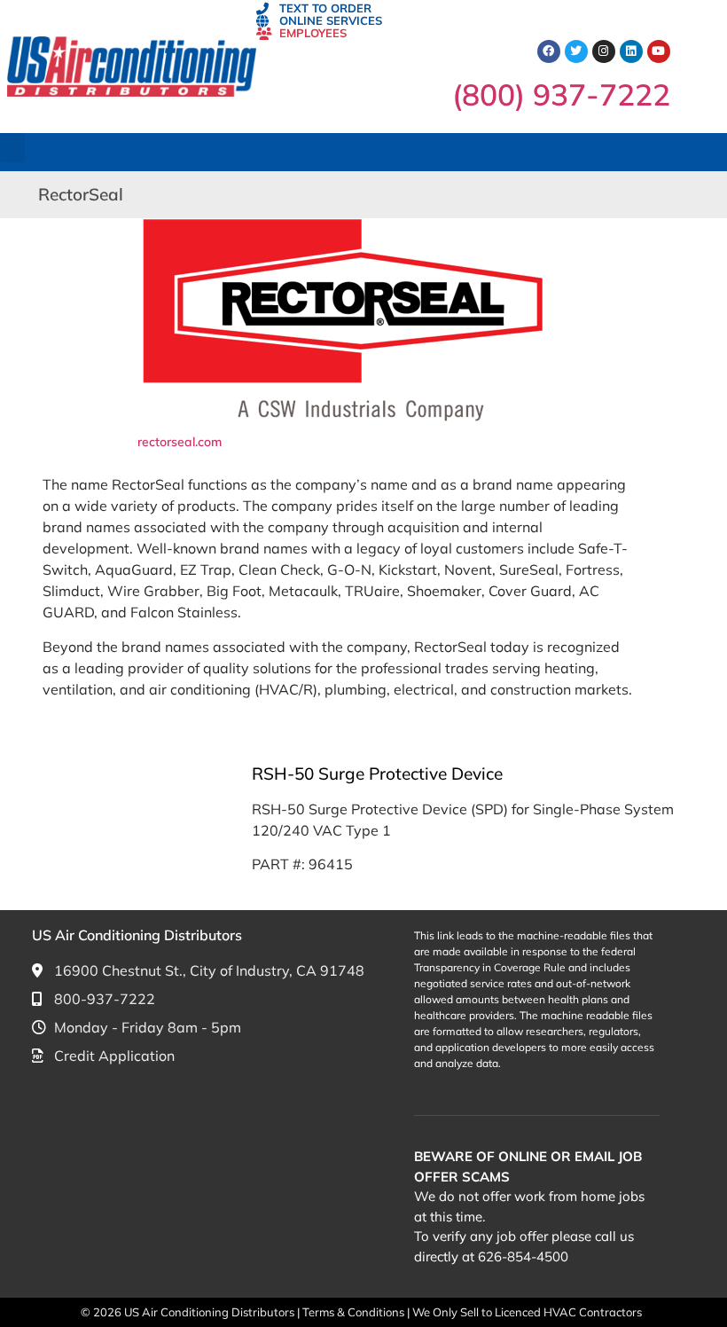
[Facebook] (548, 51)
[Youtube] (658, 51)
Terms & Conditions (354, 1312)
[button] (12, 147)
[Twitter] (576, 51)
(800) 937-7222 (561, 94)
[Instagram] (603, 51)
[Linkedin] (631, 51)
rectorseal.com (179, 442)
